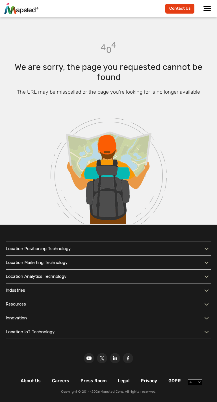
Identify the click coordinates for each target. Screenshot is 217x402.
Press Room (94, 380)
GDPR (174, 380)
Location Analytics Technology (36, 276)
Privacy (149, 380)
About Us (31, 380)
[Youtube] (89, 358)
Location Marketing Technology (37, 262)
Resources (16, 304)
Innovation (16, 318)
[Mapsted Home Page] (21, 8)
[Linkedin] (115, 358)
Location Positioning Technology (38, 248)
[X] (102, 358)
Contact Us (179, 8)
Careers (60, 380)
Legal (123, 380)
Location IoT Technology (30, 331)
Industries (15, 290)
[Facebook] (128, 358)
